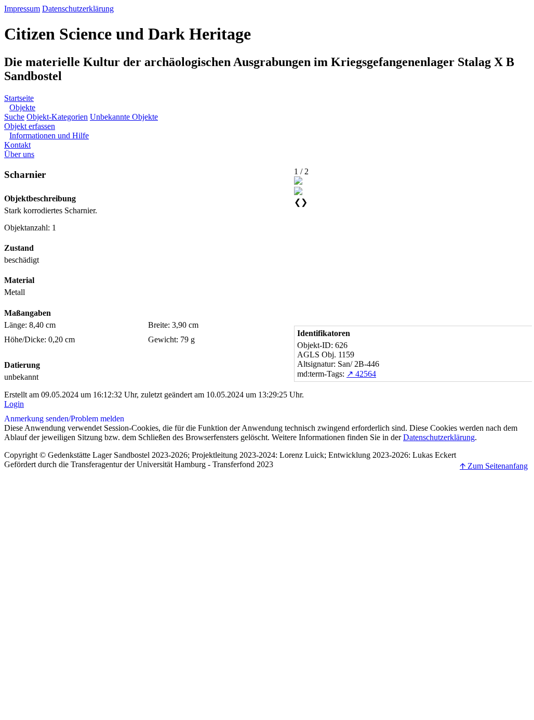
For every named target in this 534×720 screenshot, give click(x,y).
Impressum (22, 8)
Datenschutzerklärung (78, 8)
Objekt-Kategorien (57, 116)
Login (14, 404)
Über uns (19, 154)
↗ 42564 (361, 373)
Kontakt (17, 144)
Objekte (22, 107)
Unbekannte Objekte (124, 116)
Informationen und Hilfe (49, 135)
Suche (14, 116)
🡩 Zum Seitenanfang (494, 465)
